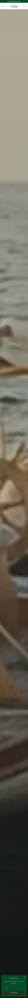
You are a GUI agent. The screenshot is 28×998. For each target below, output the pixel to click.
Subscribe (14, 992)
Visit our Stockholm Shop (14, 1)
